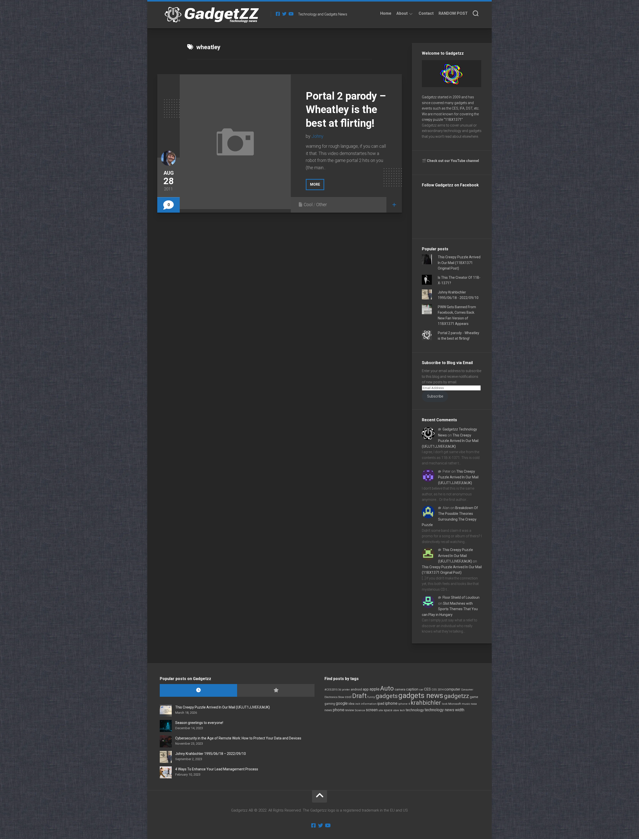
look (445, 703)
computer (452, 689)
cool (348, 697)
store (396, 710)
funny (371, 697)
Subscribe (435, 396)
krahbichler (426, 702)
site (380, 710)
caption (412, 689)
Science (360, 710)
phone (338, 709)
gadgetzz (456, 696)
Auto (387, 688)
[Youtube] (291, 13)
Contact (426, 13)
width (459, 709)
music (466, 703)
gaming (329, 703)
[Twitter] (284, 13)
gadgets (387, 696)
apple (374, 689)
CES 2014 (438, 689)
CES (427, 689)
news (328, 710)
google (342, 703)
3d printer (344, 689)
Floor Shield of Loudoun (461, 597)
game (474, 697)
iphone (391, 703)
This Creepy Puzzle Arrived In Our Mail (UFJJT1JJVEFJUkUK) (450, 440)
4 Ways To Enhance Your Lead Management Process (216, 769)
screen (372, 709)
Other (321, 204)
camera (400, 689)
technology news (439, 709)
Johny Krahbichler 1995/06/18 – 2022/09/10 (210, 754)
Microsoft (454, 703)
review (349, 710)
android (356, 689)
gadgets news (420, 695)
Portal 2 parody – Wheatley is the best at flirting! (346, 109)
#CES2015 (330, 689)
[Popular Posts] (276, 690)
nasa (474, 703)
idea (351, 703)
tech (402, 710)
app (366, 689)
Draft (359, 695)
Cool (308, 204)
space (388, 710)
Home (385, 13)
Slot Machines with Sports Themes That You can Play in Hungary (450, 609)
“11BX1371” (453, 120)
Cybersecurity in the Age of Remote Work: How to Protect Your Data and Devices (238, 738)
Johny (317, 136)
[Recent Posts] (198, 690)
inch (357, 703)
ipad (380, 703)
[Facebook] (278, 13)
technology (415, 710)
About (402, 13)
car (421, 689)
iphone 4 (404, 703)
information (369, 703)
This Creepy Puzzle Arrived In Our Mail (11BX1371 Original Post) (459, 262)
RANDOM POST (453, 13)
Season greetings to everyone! (199, 723)
